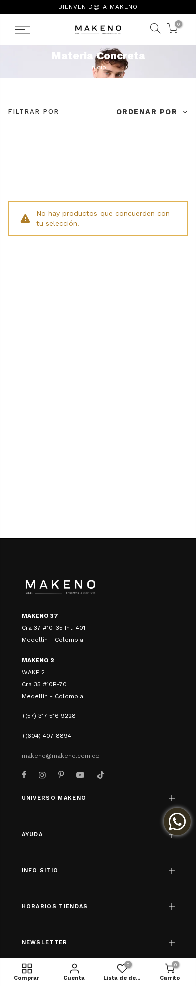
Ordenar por (148, 111)
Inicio (98, 67)
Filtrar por (33, 111)
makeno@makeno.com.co (61, 755)
